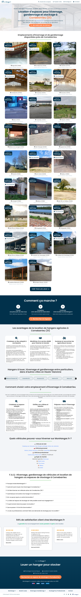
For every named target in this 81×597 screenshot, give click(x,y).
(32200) (44, 174)
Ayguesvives (63, 147)
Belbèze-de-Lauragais (14, 147)
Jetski (41, 467)
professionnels (40, 20)
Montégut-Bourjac (38, 282)
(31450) (22, 147)
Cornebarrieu (39, 65)
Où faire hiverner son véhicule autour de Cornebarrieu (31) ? (25, 490)
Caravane (32, 446)
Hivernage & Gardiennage (25, 8)
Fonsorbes (38, 92)
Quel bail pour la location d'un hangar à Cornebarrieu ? (23, 494)
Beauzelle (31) (69, 378)
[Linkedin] (70, 594)
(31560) (67, 174)
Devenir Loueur (23, 591)
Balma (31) (54, 378)
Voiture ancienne (33, 450)
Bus (33, 454)
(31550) (44, 228)
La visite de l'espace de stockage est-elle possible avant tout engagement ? (30, 500)
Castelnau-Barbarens (14, 282)
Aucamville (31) (11, 378)
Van (36, 446)
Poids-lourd (38, 454)
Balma (14, 119)
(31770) (68, 65)
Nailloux (63, 174)
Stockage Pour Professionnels (57, 591)
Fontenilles (38, 119)
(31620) (68, 119)
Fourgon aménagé (42, 446)
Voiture (26, 450)
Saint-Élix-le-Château (63, 201)
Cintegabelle (39, 228)
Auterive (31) (40, 378)
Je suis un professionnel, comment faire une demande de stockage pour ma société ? (33, 511)
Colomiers (63, 65)
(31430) (71, 201)
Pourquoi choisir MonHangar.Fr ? (16, 483)
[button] (76, 378)
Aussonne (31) (26, 378)
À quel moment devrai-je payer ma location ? (21, 504)
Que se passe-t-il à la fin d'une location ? (19, 507)
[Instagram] (66, 594)
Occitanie (35, 8)
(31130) (18, 119)
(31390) (19, 201)
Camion (30, 454)
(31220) (47, 255)
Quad (45, 450)
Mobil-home (41, 461)
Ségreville (14, 65)
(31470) (43, 92)
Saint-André (39, 174)
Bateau (41, 465)
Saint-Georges (38, 147)
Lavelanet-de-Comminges (38, 255)
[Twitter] (68, 594)
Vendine (14, 174)
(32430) (45, 147)
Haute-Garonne (43, 8)
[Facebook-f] (64, 594)
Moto (48, 450)
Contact (70, 591)
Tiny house (41, 463)
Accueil (16, 8)
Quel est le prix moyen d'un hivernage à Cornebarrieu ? (23, 487)
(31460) (19, 65)
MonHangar (11, 591)
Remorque (46, 459)
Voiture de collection (53, 446)
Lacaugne (14, 201)
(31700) (44, 65)
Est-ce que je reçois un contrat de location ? (20, 497)
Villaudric (63, 119)
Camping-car (25, 446)
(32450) (22, 282)
